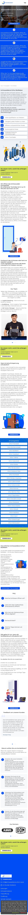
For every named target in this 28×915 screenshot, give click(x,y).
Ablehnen (23, 912)
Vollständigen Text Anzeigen (10, 588)
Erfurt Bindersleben (14, 468)
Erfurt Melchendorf (14, 523)
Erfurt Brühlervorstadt (14, 447)
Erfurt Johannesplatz (14, 505)
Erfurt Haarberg (14, 512)
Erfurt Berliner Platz (14, 492)
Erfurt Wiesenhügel (14, 519)
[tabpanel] (14, 327)
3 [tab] (15, 342)
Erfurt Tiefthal (14, 457)
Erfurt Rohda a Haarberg (14, 478)
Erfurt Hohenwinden (14, 485)
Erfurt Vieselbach (14, 454)
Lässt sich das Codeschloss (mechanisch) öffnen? (14, 605)
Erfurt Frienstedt (14, 444)
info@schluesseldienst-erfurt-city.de (13, 882)
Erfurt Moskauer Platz (14, 471)
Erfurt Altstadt (14, 509)
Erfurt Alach (14, 516)
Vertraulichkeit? (10, 620)
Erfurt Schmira (14, 488)
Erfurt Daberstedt (14, 461)
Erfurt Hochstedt (14, 474)
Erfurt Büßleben (14, 450)
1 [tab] (12, 342)
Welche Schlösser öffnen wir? (15, 598)
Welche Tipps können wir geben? (13, 627)
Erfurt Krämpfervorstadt (14, 499)
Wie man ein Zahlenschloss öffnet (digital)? (14, 613)
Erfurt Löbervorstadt (14, 481)
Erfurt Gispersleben (14, 495)
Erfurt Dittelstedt (14, 502)
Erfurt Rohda (14, 464)
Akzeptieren (15, 912)
